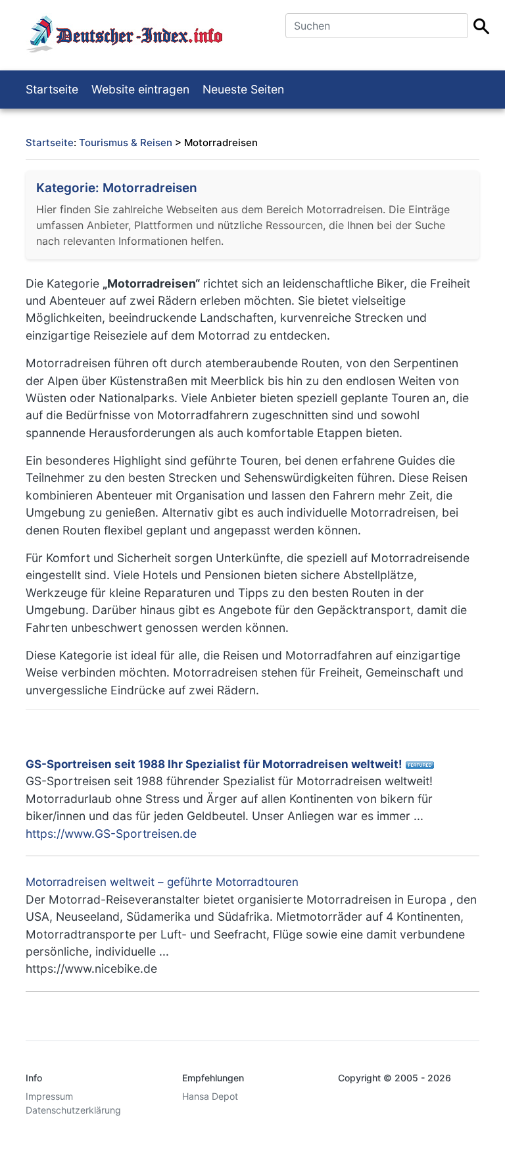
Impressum (49, 1096)
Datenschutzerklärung (73, 1110)
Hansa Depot (210, 1096)
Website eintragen (140, 89)
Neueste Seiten (243, 89)
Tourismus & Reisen (125, 142)
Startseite (52, 89)
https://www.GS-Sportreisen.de (111, 833)
